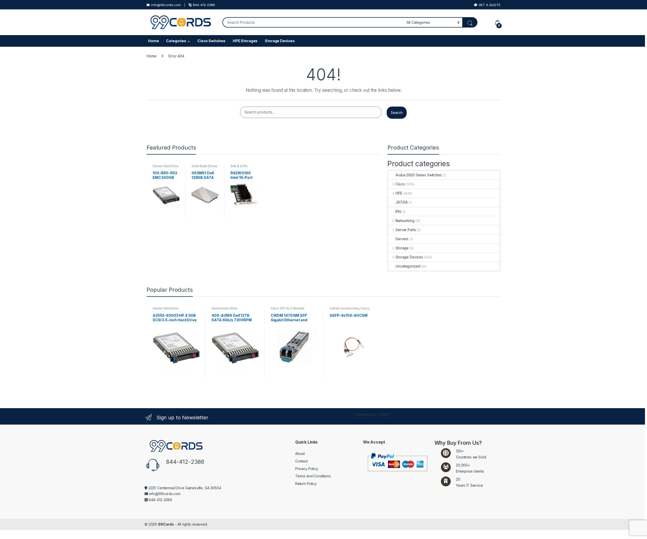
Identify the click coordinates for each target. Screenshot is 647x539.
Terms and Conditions (313, 476)
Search (397, 112)
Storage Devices (280, 41)
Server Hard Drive (165, 166)
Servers (402, 239)
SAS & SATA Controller (239, 167)
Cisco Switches (211, 41)
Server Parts (406, 230)
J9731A (401, 202)
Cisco (400, 184)
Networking (405, 220)
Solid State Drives (204, 166)
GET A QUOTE (489, 5)
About (300, 453)
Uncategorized (408, 266)
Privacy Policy (306, 469)
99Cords (166, 524)
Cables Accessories (344, 308)
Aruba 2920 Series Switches (419, 175)
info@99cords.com (166, 5)
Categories (176, 41)
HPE (399, 193)
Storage (402, 248)
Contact (301, 461)
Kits (398, 211)
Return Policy (306, 483)
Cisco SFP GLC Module (287, 308)
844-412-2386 (204, 5)
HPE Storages (245, 41)
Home (153, 41)
